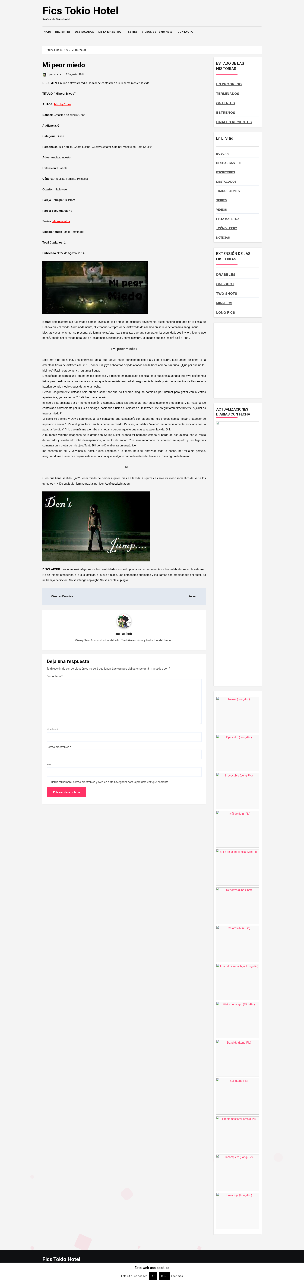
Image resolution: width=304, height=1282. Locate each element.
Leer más (177, 1276)
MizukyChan (62, 104)
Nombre (52, 729)
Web (49, 764)
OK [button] (152, 1276)
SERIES (133, 31)
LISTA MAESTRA (110, 31)
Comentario (55, 676)
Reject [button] (164, 1276)
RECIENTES (63, 31)
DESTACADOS (84, 31)
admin (58, 74)
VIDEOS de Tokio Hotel (157, 31)
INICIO (47, 31)
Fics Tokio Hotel (80, 10)
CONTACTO (185, 31)
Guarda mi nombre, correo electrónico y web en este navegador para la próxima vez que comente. (109, 782)
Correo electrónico (59, 747)
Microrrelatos (61, 221)
